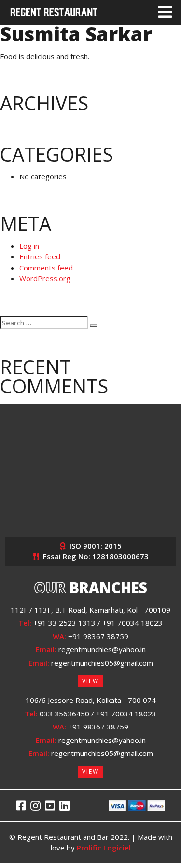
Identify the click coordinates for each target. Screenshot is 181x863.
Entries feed (39, 256)
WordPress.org (44, 278)
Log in (29, 246)
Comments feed (46, 267)
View (90, 681)
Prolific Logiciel (104, 847)
